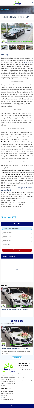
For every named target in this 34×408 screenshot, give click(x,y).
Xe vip (9, 9)
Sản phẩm (4, 9)
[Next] (30, 33)
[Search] (32, 2)
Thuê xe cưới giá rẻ (18, 188)
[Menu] (2, 3)
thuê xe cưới (28, 62)
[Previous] (3, 33)
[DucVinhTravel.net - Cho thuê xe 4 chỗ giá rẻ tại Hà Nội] (17, 2)
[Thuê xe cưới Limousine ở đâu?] (4, 47)
